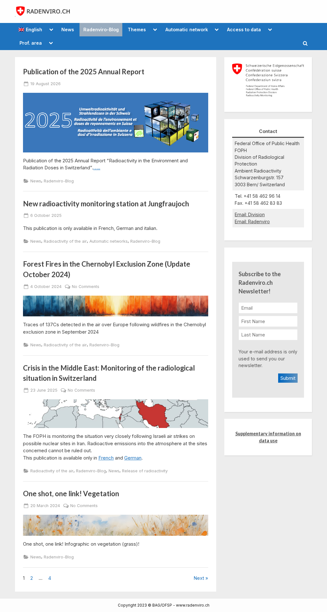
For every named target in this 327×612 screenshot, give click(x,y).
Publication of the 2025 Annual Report (83, 71)
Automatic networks (108, 241)
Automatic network (186, 29)
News (67, 29)
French (106, 458)
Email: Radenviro (252, 221)
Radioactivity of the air (65, 241)
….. (96, 168)
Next (199, 578)
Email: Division (250, 214)
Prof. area (30, 43)
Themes (137, 29)
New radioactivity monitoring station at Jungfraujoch (106, 203)
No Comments (85, 287)
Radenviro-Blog (101, 29)
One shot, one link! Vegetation (71, 493)
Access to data (244, 29)
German (132, 458)
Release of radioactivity (145, 470)
